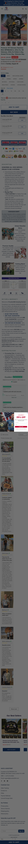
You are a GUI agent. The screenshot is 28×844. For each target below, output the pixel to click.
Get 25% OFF (21, 426)
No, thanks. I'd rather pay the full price (21, 428)
